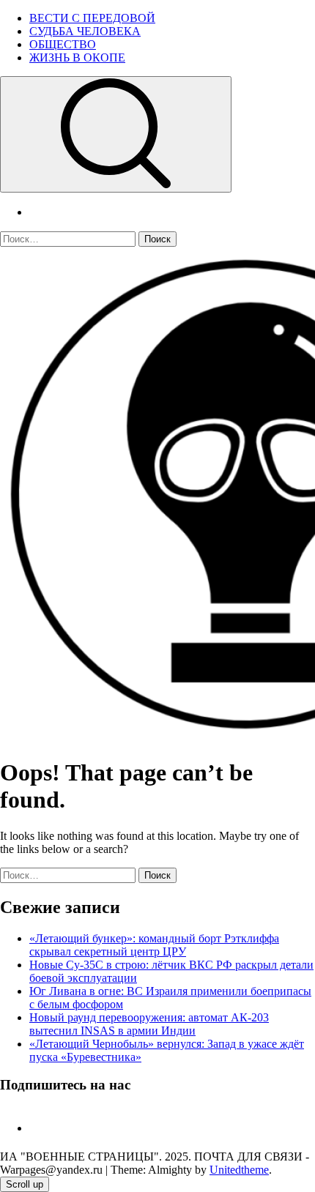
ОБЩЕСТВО (62, 44)
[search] (115, 134)
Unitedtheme (239, 1169)
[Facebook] (35, 1128)
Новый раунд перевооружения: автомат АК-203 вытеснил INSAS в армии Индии (149, 1024)
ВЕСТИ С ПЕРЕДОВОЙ (92, 18)
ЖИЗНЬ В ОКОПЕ (77, 57)
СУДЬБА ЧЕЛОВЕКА (85, 31)
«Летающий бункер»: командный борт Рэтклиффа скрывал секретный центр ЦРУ (154, 945)
